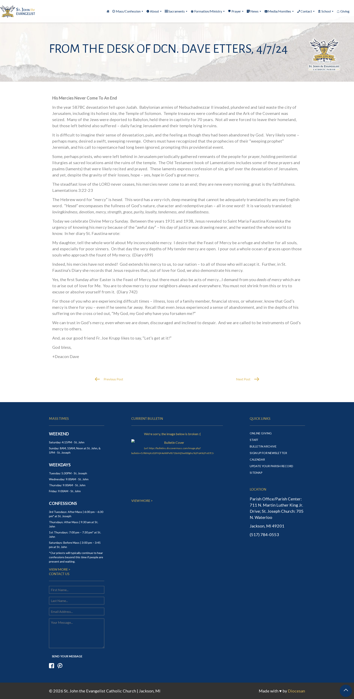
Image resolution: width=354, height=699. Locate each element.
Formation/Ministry (208, 11)
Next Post (243, 379)
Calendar (257, 459)
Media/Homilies (279, 11)
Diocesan (296, 690)
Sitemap (256, 472)
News (254, 11)
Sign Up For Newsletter (268, 453)
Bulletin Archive (263, 446)
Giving (344, 11)
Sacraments (176, 11)
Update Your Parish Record (271, 466)
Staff (254, 440)
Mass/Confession (128, 11)
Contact (306, 11)
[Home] (108, 11)
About (154, 11)
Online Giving (261, 433)
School (326, 11)
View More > (59, 569)
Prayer (236, 11)
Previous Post (113, 379)
